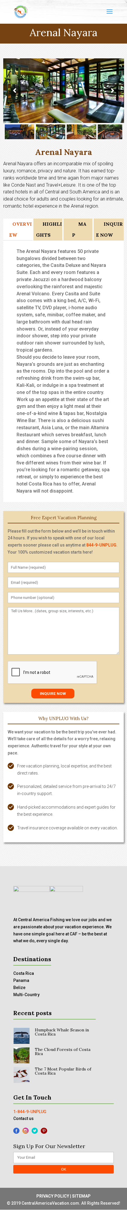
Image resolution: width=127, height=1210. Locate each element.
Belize (19, 987)
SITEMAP (81, 1196)
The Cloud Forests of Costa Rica (62, 1051)
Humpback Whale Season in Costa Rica (62, 1032)
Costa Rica (23, 973)
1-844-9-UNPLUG (29, 1111)
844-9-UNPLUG (101, 545)
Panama (21, 980)
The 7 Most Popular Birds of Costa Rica (63, 1071)
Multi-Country (26, 994)
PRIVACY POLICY (52, 1196)
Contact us (23, 1118)
